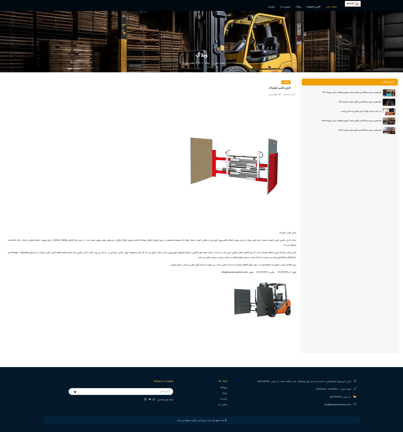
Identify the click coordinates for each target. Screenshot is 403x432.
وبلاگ (298, 7)
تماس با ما (222, 404)
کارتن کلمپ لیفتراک (191, 63)
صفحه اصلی (331, 7)
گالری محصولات (313, 7)
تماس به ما (285, 7)
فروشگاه (223, 387)
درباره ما (271, 7)
